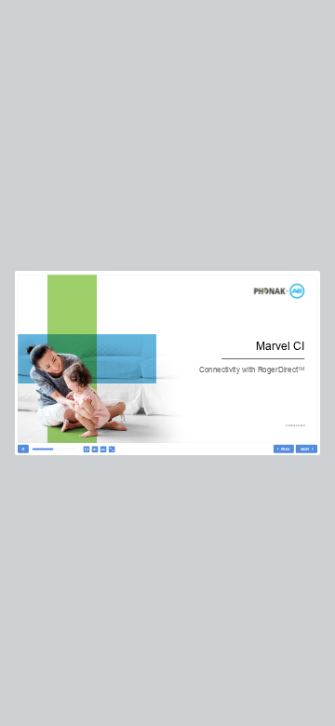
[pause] (23, 449)
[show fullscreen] (112, 449)
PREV (285, 449)
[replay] (86, 449)
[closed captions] (103, 449)
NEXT (305, 449)
